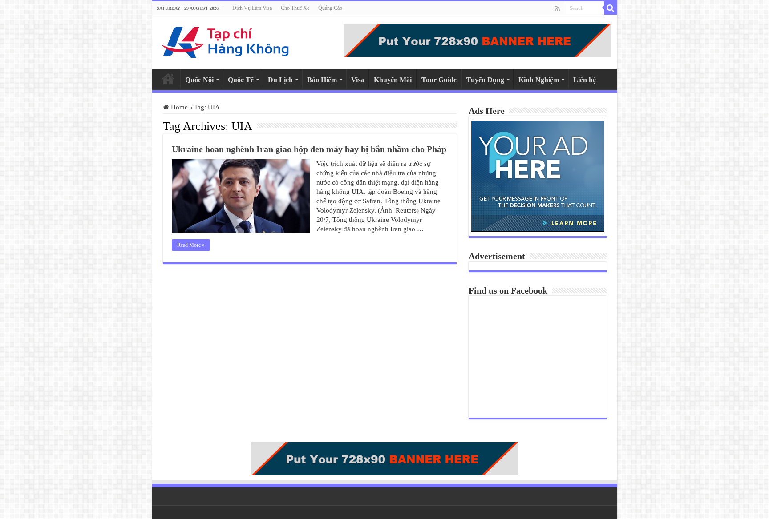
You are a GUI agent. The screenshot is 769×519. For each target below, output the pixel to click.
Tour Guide (439, 80)
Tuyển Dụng (485, 80)
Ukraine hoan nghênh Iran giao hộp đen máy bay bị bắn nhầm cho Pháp (309, 149)
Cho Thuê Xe (295, 8)
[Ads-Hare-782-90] (477, 39)
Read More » (191, 245)
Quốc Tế (241, 80)
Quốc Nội (199, 80)
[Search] (610, 8)
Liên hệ (584, 80)
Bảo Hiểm (322, 80)
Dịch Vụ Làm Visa (252, 8)
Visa (357, 80)
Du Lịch (280, 80)
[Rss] (557, 8)
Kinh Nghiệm (538, 80)
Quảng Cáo (330, 8)
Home (168, 78)
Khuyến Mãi (393, 80)
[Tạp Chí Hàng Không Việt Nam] (225, 40)
